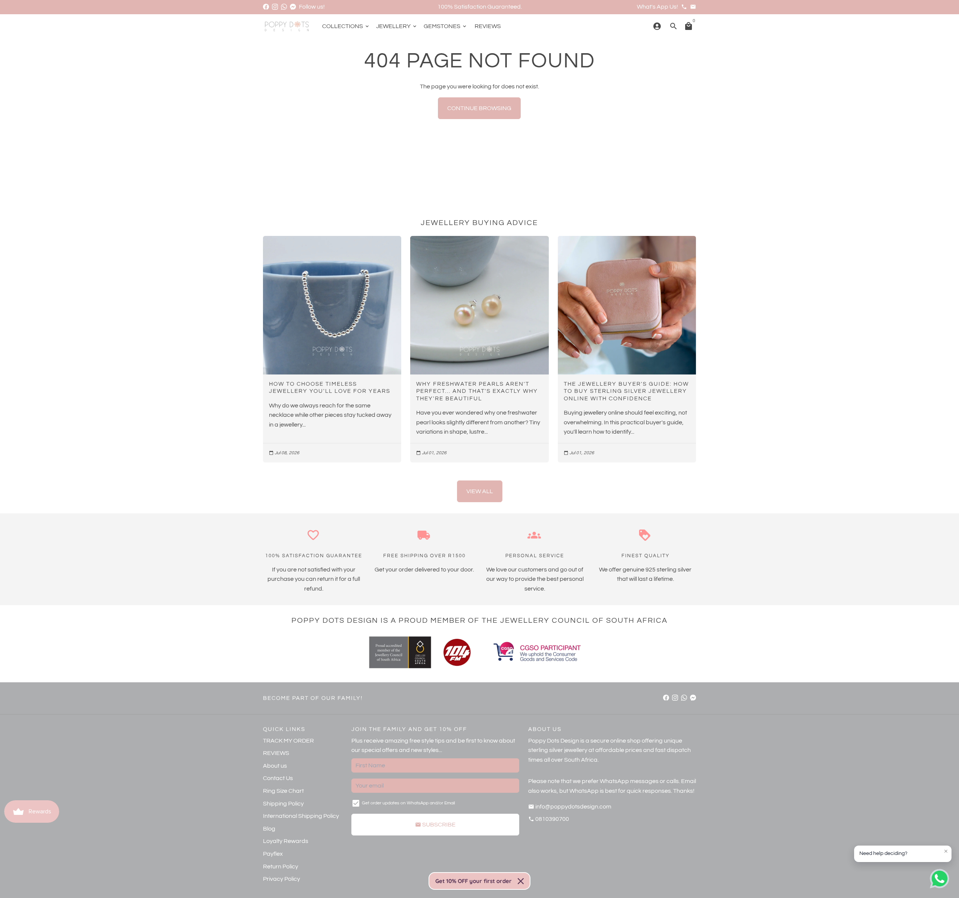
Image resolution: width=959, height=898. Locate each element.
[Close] (521, 881)
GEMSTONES (446, 26)
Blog (269, 829)
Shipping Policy (283, 804)
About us (275, 766)
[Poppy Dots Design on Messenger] (293, 7)
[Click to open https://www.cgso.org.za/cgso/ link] (536, 652)
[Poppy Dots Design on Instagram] (275, 7)
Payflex (273, 854)
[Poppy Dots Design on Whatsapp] (284, 7)
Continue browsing (479, 108)
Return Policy (280, 867)
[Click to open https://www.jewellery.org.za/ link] (400, 652)
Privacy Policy (281, 879)
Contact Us (278, 778)
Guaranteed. (504, 7)
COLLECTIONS (346, 26)
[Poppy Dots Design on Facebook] (266, 7)
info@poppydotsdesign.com (569, 807)
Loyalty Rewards (285, 841)
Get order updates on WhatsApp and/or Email (408, 803)
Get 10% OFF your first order (473, 881)
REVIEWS (488, 26)
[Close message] (946, 851)
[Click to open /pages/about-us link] (457, 652)
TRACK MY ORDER (288, 741)
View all (479, 491)
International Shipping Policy (301, 816)
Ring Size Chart (283, 791)
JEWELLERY (397, 26)
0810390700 (548, 819)
